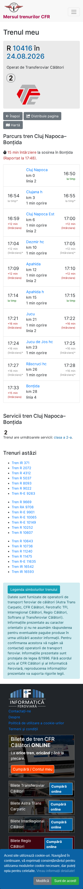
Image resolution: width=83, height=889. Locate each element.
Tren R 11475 (22, 556)
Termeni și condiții (23, 729)
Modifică (42, 881)
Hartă (15, 125)
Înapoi (14, 116)
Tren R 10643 (22, 541)
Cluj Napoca (37, 170)
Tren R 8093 (21, 483)
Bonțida (33, 386)
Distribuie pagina (44, 116)
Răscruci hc (36, 364)
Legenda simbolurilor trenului (33, 589)
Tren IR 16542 (23, 566)
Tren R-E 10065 (24, 517)
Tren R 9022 (21, 488)
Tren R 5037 (21, 478)
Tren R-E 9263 (23, 493)
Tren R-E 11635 (24, 561)
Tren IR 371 (20, 463)
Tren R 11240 (22, 551)
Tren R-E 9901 (23, 512)
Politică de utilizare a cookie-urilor (36, 723)
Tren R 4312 (21, 473)
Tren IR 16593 (23, 571)
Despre (14, 717)
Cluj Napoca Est (40, 214)
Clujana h (34, 192)
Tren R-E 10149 (24, 522)
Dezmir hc (35, 242)
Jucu (30, 314)
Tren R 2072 (21, 468)
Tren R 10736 (22, 546)
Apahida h (35, 292)
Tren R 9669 (21, 502)
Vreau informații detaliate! (55, 871)
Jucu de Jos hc (39, 341)
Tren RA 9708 (23, 507)
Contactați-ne (20, 711)
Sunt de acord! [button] (65, 881)
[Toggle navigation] (74, 12)
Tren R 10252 (22, 527)
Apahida (33, 264)
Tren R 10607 (22, 532)
